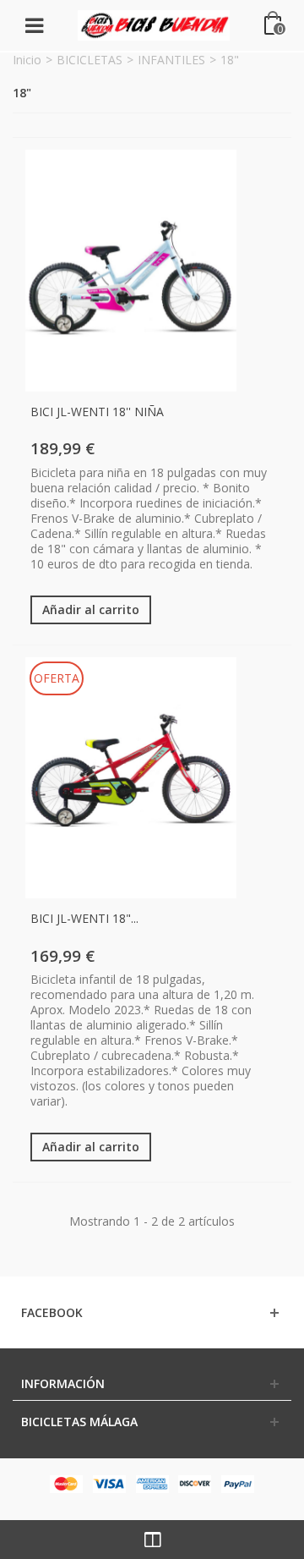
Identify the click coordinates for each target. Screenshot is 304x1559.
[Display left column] (152, 1539)
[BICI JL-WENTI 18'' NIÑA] (130, 271)
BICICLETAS (89, 60)
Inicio (27, 60)
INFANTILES (171, 60)
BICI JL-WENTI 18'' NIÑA (97, 411)
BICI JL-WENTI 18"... (84, 918)
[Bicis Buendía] (154, 24)
